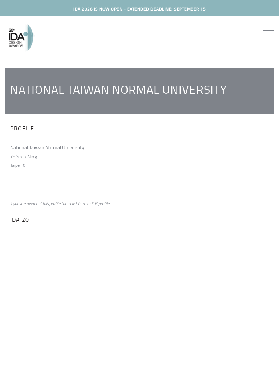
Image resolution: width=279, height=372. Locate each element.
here (82, 203)
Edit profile (100, 203)
